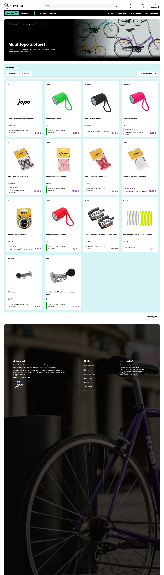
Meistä (110, 13)
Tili (143, 7)
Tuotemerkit (41, 13)
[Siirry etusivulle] (13, 6)
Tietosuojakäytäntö (91, 391)
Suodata (27, 74)
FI (131, 7)
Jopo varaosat (23, 24)
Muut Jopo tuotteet (38, 24)
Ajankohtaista (122, 13)
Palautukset (88, 382)
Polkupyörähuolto (151, 13)
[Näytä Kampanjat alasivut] (32, 13)
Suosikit (53, 13)
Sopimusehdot (89, 374)
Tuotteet (10, 13)
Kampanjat (25, 13)
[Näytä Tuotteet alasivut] (17, 13)
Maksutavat (88, 378)
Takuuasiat (88, 387)
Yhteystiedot (136, 13)
